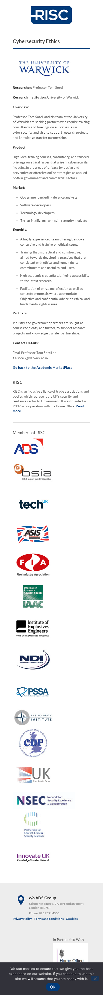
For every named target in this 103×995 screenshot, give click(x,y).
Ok (53, 986)
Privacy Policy (22, 919)
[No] (95, 978)
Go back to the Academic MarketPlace (42, 368)
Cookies (72, 919)
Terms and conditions (49, 919)
